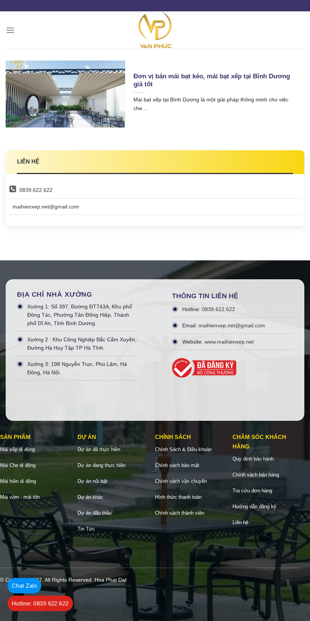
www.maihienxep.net (229, 342)
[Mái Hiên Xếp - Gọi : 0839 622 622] (155, 30)
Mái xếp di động (17, 449)
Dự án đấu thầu (95, 513)
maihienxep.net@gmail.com (45, 207)
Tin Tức (86, 529)
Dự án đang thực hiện (102, 465)
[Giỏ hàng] (300, 30)
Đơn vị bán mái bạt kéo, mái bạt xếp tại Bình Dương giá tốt (211, 80)
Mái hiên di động (18, 481)
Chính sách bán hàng (255, 475)
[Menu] (10, 30)
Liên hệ (240, 522)
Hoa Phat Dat (111, 580)
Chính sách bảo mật (177, 465)
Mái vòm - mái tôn (20, 497)
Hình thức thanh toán (178, 497)
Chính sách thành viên (179, 513)
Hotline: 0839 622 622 (40, 603)
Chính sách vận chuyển (181, 481)
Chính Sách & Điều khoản (183, 449)
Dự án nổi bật (92, 481)
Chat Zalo (24, 585)
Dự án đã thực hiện (99, 449)
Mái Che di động (18, 465)
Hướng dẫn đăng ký (254, 506)
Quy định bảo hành (253, 459)
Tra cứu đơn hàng (252, 490)
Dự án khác (90, 497)
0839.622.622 (36, 190)
